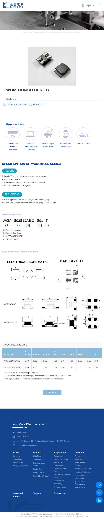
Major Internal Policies (80, 463)
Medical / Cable (60, 487)
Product (30, 32)
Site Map (38, 514)
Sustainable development (80, 482)
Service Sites (17, 462)
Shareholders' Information (80, 476)
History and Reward (20, 466)
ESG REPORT (81, 488)
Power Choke (38, 473)
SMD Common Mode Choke (57, 32)
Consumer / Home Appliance (61, 461)
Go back (52, 392)
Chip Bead (37, 456)
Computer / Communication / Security (60, 468)
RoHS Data (38, 104)
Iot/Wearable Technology (59, 482)
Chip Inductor (38, 460)
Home (25, 32)
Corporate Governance (79, 457)
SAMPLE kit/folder (41, 476)
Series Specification (17, 104)
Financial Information (83, 469)
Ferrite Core (37, 469)
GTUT (32, 514)
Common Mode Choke (40, 32)
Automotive (58, 456)
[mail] (99, 485)
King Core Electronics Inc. (29, 424)
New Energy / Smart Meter (62, 476)
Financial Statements (83, 472)
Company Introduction (17, 457)
